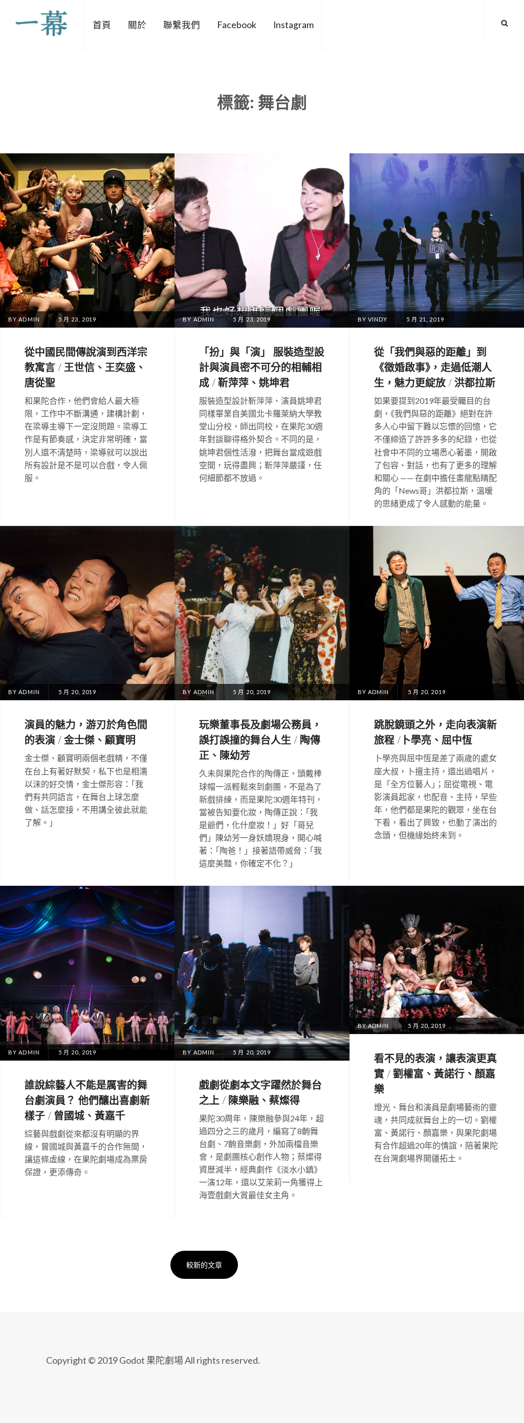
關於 (137, 24)
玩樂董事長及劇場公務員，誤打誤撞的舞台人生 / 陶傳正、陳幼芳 (260, 739)
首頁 (102, 24)
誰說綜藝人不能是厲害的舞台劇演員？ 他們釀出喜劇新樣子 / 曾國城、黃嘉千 (87, 1099)
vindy (378, 319)
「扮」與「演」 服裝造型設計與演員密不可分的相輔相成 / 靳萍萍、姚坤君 (261, 367)
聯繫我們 (181, 24)
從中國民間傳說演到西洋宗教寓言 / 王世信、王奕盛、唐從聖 (86, 367)
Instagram (293, 24)
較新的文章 (204, 1264)
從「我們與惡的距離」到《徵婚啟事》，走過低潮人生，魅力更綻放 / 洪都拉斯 (434, 367)
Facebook (236, 24)
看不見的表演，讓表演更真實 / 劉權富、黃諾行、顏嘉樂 (435, 1073)
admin (29, 319)
